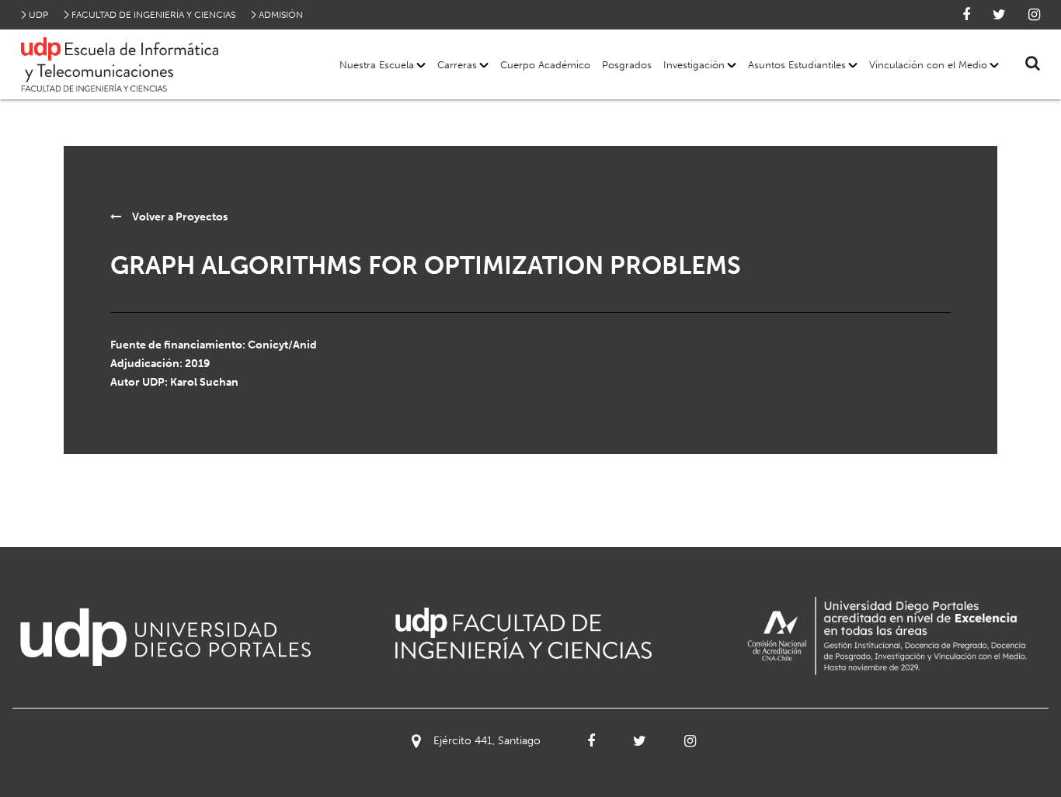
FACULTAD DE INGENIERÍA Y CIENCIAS (153, 14)
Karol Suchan (204, 382)
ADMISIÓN (281, 14)
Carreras (457, 65)
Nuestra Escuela (376, 65)
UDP (38, 14)
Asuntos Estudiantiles (797, 65)
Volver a (179, 217)
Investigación (694, 65)
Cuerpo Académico (545, 65)
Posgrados (627, 65)
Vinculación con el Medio (928, 65)
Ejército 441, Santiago (487, 740)
